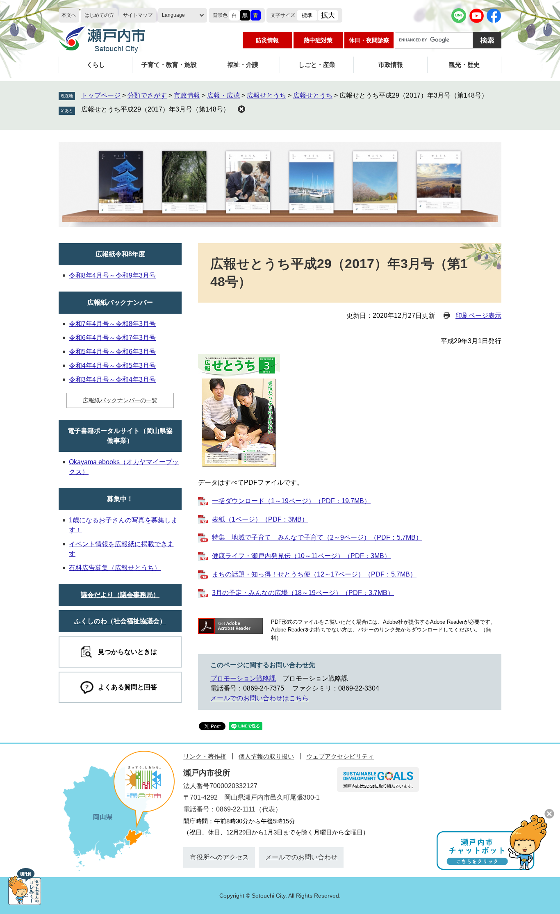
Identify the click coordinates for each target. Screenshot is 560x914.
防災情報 (267, 40)
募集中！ (120, 498)
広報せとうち (266, 95)
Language (173, 15)
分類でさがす (147, 95)
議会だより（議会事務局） (120, 594)
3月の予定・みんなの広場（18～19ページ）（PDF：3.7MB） (303, 592)
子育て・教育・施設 (169, 64)
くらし (96, 64)
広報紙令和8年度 (120, 254)
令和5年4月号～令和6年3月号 (112, 351)
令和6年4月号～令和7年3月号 (112, 337)
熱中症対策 (318, 40)
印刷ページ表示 (478, 315)
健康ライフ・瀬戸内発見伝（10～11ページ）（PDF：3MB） (301, 555)
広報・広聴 (223, 95)
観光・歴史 (464, 64)
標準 (307, 15)
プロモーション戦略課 (243, 678)
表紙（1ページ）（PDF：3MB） (260, 519)
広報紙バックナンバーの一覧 (120, 400)
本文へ (68, 15)
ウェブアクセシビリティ (340, 756)
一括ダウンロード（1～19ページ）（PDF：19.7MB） (291, 500)
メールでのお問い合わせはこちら (259, 698)
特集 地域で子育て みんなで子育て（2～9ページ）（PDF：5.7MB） (317, 537)
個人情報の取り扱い (266, 756)
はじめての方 (99, 15)
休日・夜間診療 (369, 40)
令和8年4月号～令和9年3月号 (112, 275)
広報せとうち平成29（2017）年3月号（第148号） (155, 109)
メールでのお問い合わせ (301, 857)
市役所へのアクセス (219, 857)
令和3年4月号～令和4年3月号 (112, 379)
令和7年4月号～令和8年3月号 (112, 323)
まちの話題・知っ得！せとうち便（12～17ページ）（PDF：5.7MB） (314, 574)
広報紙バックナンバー (120, 302)
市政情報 (390, 64)
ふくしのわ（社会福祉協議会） (120, 621)
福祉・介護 (243, 64)
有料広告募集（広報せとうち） (115, 567)
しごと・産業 (316, 64)
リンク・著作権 (204, 756)
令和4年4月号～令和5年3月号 (112, 365)
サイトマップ (138, 15)
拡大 (328, 15)
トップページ (101, 95)
